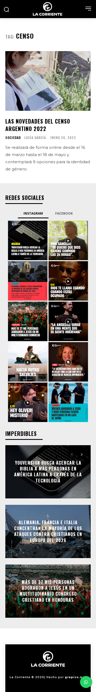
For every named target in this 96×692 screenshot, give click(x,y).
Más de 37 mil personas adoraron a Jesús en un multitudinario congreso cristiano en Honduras (48, 591)
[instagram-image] (27, 240)
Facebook (64, 213)
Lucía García (35, 137)
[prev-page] (72, 454)
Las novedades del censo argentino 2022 (37, 125)
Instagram (33, 213)
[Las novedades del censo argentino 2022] (48, 81)
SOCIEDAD (13, 137)
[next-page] (81, 454)
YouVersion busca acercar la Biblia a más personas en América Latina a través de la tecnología (48, 472)
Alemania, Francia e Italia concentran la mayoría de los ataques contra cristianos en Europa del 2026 (48, 531)
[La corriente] (48, 9)
